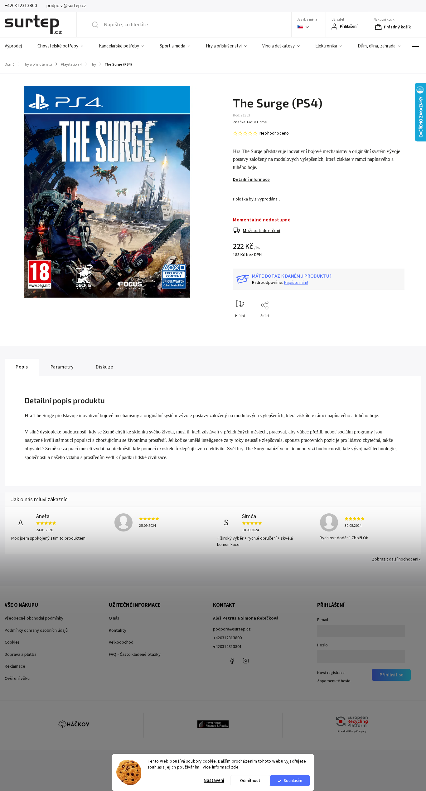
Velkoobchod (121, 642)
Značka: (250, 122)
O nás (114, 618)
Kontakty (117, 630)
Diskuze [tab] (104, 366)
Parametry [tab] (62, 366)
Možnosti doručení (261, 231)
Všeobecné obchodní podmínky (34, 618)
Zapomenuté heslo (334, 681)
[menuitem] (17, 46)
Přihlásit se (391, 674)
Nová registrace (331, 672)
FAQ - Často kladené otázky (135, 654)
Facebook (231, 660)
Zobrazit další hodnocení (395, 559)
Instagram (245, 660)
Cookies (12, 642)
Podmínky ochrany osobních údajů (36, 630)
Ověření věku (17, 678)
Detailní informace (251, 179)
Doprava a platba (20, 654)
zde (235, 767)
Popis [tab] (22, 366)
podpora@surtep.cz (232, 629)
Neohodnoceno (274, 133)
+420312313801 (227, 647)
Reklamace (15, 666)
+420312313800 (227, 638)
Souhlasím (293, 781)
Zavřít (394, 326)
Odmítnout (250, 781)
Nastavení (214, 780)
